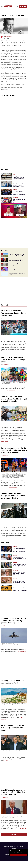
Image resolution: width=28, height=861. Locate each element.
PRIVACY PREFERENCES (14, 846)
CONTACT (3, 844)
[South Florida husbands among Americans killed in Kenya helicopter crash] (4, 255)
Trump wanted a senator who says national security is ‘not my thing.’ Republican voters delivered (20, 574)
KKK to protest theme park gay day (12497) (17, 273)
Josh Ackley (4, 732)
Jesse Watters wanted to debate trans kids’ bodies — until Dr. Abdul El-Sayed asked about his (20, 550)
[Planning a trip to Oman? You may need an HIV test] (14, 695)
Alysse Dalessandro (5, 318)
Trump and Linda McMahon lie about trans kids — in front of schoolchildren (19, 566)
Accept (18, 854)
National (15, 189)
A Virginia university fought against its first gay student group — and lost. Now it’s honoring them (19, 589)
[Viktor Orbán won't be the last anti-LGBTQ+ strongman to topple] (14, 742)
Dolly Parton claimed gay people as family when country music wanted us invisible (19, 582)
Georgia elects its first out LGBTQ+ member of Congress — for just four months (19, 185)
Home (2, 11)
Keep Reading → (8, 350)
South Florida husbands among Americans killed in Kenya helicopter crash (17, 256)
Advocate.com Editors (8, 36)
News (14, 174)
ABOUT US (7, 844)
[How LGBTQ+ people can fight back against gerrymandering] (6, 199)
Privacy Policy (12, 852)
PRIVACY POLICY (6, 846)
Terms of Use (19, 852)
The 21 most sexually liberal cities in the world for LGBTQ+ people (13, 359)
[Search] (17, 6)
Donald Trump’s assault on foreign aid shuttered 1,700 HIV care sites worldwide (13, 495)
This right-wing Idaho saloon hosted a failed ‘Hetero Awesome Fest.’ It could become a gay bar (19, 178)
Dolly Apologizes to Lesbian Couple (17, 269)
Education (15, 586)
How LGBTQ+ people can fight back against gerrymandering (19, 201)
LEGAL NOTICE (14, 848)
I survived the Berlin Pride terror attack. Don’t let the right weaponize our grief (14, 398)
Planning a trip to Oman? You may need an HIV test (12, 681)
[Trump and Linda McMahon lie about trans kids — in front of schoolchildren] (6, 564)
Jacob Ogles (4, 500)
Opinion (15, 578)
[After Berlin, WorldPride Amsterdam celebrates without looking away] (14, 327)
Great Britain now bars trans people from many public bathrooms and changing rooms (17, 265)
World (6, 11)
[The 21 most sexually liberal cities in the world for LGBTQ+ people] (14, 374)
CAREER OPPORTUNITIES (14, 844)
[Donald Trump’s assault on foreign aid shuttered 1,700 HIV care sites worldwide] (14, 510)
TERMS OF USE (21, 846)
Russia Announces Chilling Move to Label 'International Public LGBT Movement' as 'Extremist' (17, 260)
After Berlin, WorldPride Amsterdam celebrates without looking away (13, 312)
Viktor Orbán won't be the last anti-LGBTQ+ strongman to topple (13, 727)
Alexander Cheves (5, 403)
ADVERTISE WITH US (23, 844)
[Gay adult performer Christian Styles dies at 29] (6, 556)
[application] (14, 210)
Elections (15, 182)
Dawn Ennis (4, 685)
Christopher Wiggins (5, 455)
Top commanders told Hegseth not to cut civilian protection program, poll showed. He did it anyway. (19, 193)
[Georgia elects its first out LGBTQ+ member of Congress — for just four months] (6, 184)
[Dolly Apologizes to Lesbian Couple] (4, 269)
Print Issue (15, 197)
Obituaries (15, 555)
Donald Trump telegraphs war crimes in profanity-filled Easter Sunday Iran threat (14, 792)
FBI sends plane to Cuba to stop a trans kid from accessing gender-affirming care (13, 620)
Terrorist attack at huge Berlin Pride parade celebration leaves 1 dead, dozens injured (14, 450)
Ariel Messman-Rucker (5, 364)
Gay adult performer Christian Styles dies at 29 (19, 557)
